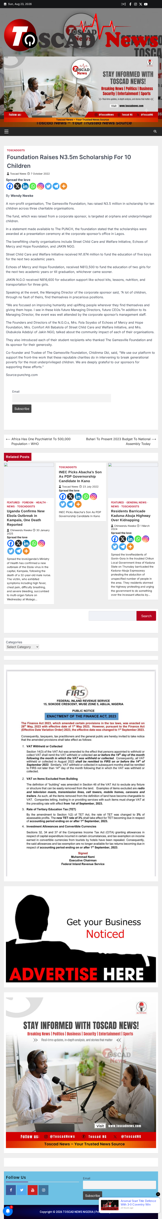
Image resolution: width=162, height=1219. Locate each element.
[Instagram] (40, 186)
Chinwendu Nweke (21, 530)
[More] (63, 186)
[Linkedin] (156, 4)
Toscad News (18, 173)
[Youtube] (146, 4)
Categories (14, 642)
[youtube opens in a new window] (33, 1190)
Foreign (27, 502)
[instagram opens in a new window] (43, 1190)
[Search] (155, 131)
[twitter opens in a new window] (22, 1190)
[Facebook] (130, 4)
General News (136, 502)
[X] (17, 186)
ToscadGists (16, 150)
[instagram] (136, 4)
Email (15, 391)
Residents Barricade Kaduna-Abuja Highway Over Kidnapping (131, 515)
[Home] (151, 4)
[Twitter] (141, 4)
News (11, 506)
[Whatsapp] (32, 186)
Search (146, 616)
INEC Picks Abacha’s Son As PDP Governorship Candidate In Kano (80, 476)
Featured (13, 502)
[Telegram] (56, 186)
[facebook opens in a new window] (11, 1190)
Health (41, 502)
